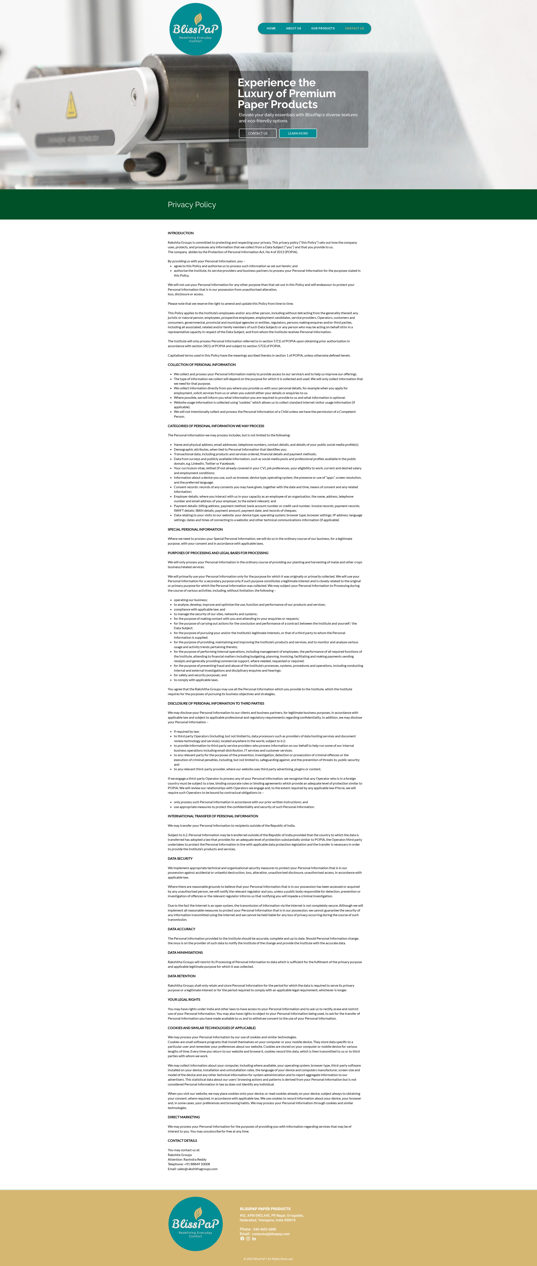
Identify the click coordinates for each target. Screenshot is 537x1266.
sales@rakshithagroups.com (197, 1169)
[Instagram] (248, 1238)
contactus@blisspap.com (271, 1234)
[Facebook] (242, 1238)
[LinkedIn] (254, 1238)
